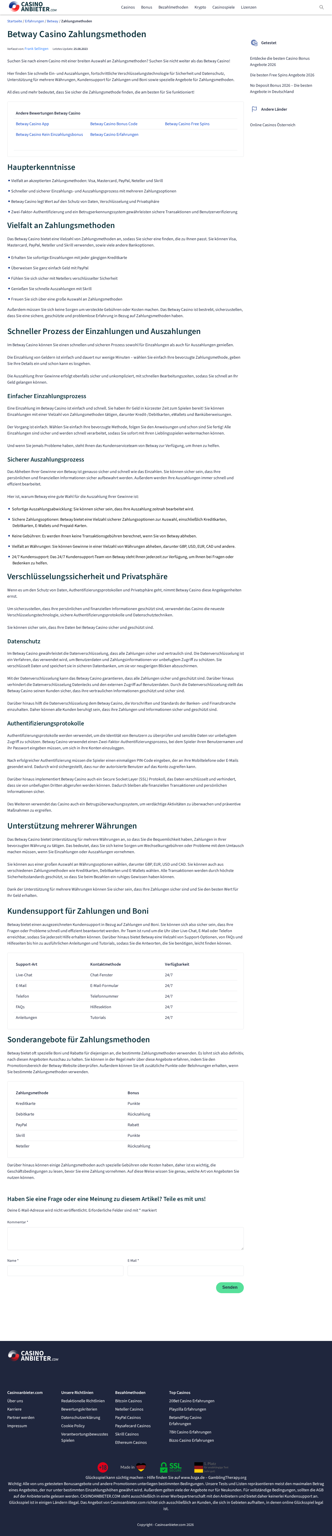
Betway (52, 21)
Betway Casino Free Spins (187, 124)
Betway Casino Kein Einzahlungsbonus (49, 134)
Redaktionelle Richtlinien (83, 1401)
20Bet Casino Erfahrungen (192, 1401)
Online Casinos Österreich (272, 125)
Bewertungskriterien (79, 1409)
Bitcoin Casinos (128, 1401)
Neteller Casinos (129, 1409)
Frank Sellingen (37, 48)
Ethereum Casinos (131, 1442)
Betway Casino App (32, 124)
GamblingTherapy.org (227, 1477)
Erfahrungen (34, 21)
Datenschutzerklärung (80, 1417)
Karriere (14, 1409)
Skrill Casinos (127, 1434)
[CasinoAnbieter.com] (33, 7)
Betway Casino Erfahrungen (114, 134)
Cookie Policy (73, 1426)
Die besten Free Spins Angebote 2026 (282, 75)
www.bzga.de (193, 1477)
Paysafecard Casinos (133, 1426)
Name (13, 1260)
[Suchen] (322, 7)
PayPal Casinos (128, 1417)
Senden (230, 1287)
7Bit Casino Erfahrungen (190, 1432)
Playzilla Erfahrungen (187, 1409)
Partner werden (20, 1417)
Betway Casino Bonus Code (113, 124)
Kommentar (17, 1222)
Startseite (14, 21)
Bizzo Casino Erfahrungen (191, 1440)
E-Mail (133, 1260)
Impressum (17, 1426)
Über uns (15, 1401)
